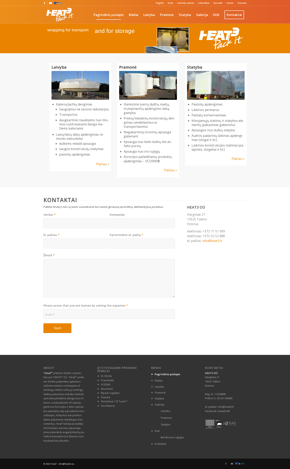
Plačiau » (102, 164)
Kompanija (117, 214)
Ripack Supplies (110, 393)
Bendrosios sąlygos (172, 437)
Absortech (107, 389)
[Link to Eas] (56, 3)
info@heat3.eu (66, 463)
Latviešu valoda (185, 2)
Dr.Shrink (106, 376)
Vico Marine (108, 405)
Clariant (105, 397)
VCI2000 (105, 384)
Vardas (49, 214)
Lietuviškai (203, 2)
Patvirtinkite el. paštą (126, 235)
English (160, 2)
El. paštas (51, 235)
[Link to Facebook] (44, 3)
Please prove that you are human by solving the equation (85, 305)
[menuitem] (160, 3)
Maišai (158, 380)
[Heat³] (60, 14)
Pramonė (160, 392)
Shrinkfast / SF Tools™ (114, 401)
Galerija (159, 404)
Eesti (170, 2)
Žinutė (49, 255)
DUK (157, 431)
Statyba (159, 398)
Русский (217, 2)
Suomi (229, 2)
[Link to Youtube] (50, 3)
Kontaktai (160, 444)
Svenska (242, 2)
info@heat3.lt (212, 241)
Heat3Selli (224, 411)
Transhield (107, 380)
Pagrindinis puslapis (167, 374)
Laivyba (159, 386)
